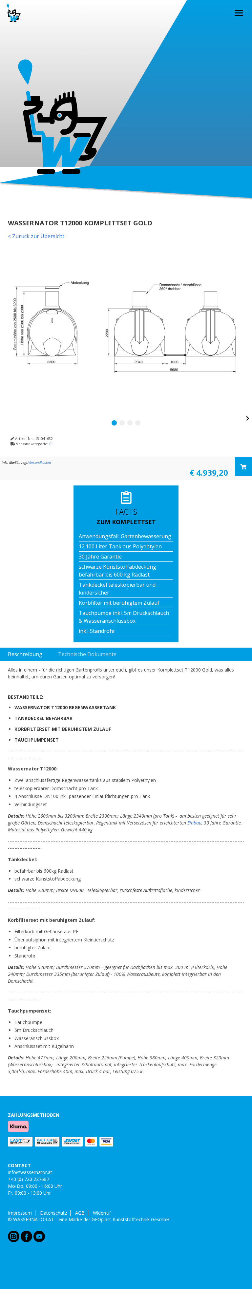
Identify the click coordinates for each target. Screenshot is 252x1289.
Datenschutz (53, 1213)
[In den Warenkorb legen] (243, 466)
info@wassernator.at (30, 1172)
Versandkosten (39, 462)
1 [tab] (114, 423)
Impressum (20, 1213)
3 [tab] (130, 423)
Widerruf (102, 1213)
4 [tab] (137, 423)
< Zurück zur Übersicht (36, 236)
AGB (80, 1213)
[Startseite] (14, 13)
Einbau (194, 823)
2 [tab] (122, 423)
